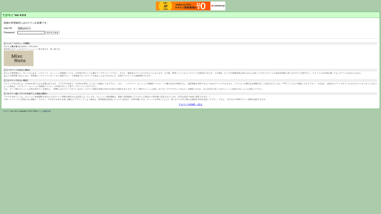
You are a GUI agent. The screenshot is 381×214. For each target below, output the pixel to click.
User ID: (8, 28)
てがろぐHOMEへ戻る (190, 104)
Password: (9, 32)
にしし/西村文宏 (44, 111)
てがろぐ (8, 15)
